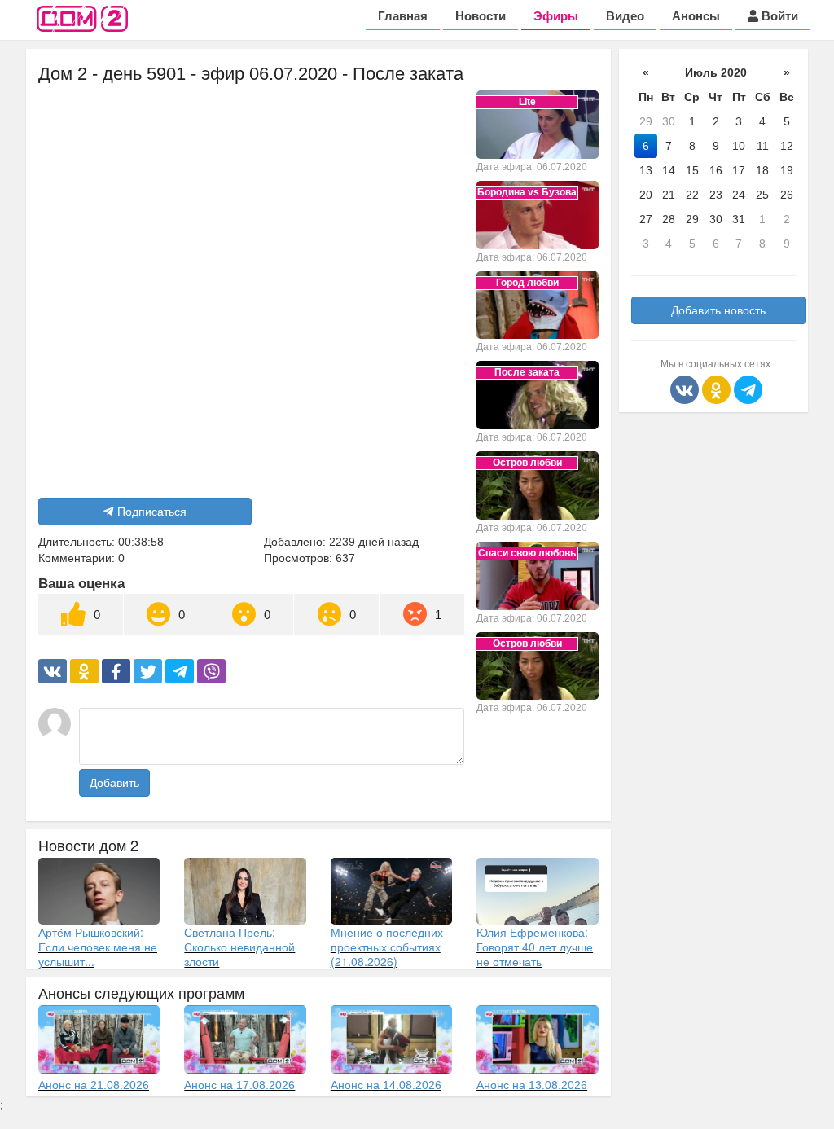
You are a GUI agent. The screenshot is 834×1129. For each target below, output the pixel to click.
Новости (480, 16)
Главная (403, 16)
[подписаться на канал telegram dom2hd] (748, 388)
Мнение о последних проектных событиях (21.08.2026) (387, 946)
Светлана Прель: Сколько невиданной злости (239, 946)
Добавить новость (718, 310)
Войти (778, 16)
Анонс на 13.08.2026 (531, 1085)
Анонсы (696, 16)
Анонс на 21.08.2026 (93, 1085)
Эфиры (555, 16)
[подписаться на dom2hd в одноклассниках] (718, 388)
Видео (625, 16)
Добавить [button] (114, 782)
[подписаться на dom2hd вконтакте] (686, 388)
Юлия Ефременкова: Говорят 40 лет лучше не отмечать (534, 946)
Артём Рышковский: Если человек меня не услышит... (97, 946)
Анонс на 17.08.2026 (239, 1085)
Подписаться (152, 511)
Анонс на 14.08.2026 (386, 1085)
